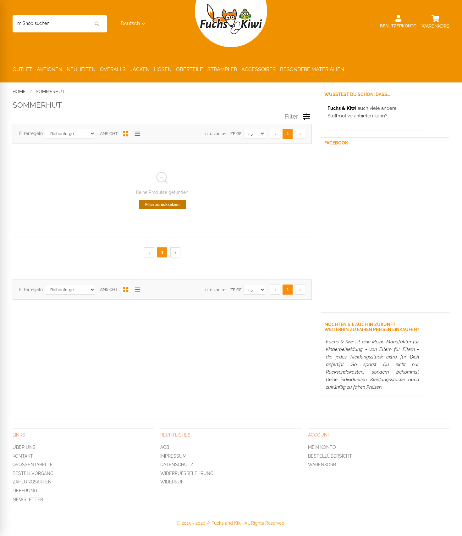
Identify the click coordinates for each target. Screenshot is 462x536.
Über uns (24, 447)
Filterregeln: (31, 133)
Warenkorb (322, 464)
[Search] (97, 23)
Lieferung (25, 490)
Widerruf (172, 482)
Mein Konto (322, 447)
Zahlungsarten (32, 482)
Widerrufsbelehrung (186, 473)
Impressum (173, 456)
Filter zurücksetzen (162, 204)
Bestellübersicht (330, 456)
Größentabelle (33, 464)
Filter (291, 116)
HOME (19, 91)
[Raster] (125, 133)
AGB (164, 447)
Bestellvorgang (33, 473)
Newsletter (28, 499)
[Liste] (137, 133)
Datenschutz (176, 464)
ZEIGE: (236, 133)
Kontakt (23, 456)
